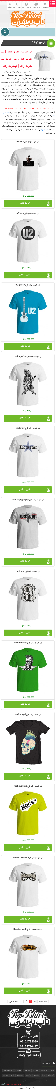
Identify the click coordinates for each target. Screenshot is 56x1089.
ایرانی (52, 1070)
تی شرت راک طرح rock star (28, 571)
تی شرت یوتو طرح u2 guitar (28, 285)
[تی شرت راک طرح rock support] (27, 814)
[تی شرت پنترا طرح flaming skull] (27, 957)
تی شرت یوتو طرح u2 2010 (27, 142)
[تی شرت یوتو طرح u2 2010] (27, 169)
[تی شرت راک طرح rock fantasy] (27, 670)
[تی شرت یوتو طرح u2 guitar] (27, 312)
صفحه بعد (43, 1001)
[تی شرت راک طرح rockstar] (27, 456)
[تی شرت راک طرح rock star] (27, 599)
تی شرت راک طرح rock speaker (28, 356)
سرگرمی (27, 1070)
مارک (43, 1075)
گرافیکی (51, 1075)
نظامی (12, 1075)
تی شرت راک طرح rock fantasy (28, 643)
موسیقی (20, 1075)
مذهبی (36, 1075)
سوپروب (22, 1088)
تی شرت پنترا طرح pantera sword (28, 858)
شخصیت (18, 1070)
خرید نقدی (24, 203)
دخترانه (35, 1070)
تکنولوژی (44, 1070)
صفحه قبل (13, 1001)
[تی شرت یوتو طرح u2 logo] (27, 241)
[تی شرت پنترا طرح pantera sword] (27, 885)
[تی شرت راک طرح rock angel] (27, 742)
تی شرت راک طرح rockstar (28, 428)
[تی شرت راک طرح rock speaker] (27, 384)
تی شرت (44, 129)
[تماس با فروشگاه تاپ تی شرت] (28, 1044)
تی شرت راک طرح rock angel (28, 714)
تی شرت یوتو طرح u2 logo (27, 213)
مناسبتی (28, 1075)
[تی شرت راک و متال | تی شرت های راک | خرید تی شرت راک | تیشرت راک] (28, 19)
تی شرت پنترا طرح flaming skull (27, 929)
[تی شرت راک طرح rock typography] (27, 527)
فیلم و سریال (8, 1070)
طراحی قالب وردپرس (13, 1084)
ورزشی (5, 1075)
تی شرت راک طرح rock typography (28, 500)
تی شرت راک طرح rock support (28, 786)
